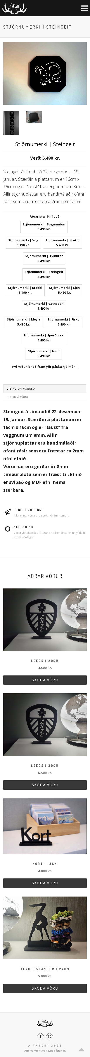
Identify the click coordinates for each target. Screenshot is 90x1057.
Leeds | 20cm (45, 661)
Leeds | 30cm (45, 765)
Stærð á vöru (17, 397)
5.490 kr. (44, 226)
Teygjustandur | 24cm (45, 969)
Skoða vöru (45, 680)
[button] (80, 8)
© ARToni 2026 (45, 1045)
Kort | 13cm (45, 864)
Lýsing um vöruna (21, 388)
